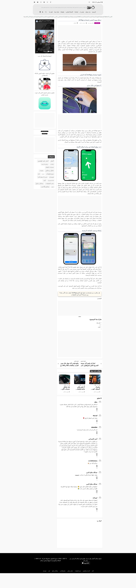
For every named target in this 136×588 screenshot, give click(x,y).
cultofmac (79, 316)
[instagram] (41, 2)
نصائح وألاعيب (97, 23)
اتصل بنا (51, 12)
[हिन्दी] (79, 16)
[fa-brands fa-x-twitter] (47, 2)
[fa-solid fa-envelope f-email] (34, 2)
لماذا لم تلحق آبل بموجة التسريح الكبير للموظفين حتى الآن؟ (89, 364)
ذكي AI (98, 385)
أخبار (52, 161)
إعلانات (52, 164)
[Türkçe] (37, 16)
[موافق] (96, 408)
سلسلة (43, 174)
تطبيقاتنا (62, 12)
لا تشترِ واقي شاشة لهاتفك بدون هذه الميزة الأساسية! (81, 388)
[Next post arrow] (58, 364)
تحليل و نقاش (50, 170)
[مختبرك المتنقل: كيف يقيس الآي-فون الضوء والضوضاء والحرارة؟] (94, 379)
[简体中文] (107, 16)
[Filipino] (94, 16)
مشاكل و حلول (39, 183)
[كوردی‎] (59, 16)
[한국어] (62, 16)
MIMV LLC (38, 558)
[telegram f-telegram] (44, 2)
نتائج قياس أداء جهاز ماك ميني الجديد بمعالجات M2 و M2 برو (69, 364)
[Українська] (32, 16)
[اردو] (29, 16)
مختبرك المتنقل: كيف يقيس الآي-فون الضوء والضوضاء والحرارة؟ (95, 388)
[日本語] (66, 16)
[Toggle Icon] (40, 12)
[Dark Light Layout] (42, 12)
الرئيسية (94, 12)
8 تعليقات (75, 23)
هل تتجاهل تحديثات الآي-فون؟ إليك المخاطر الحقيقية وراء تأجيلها (66, 388)
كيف (44, 180)
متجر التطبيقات (50, 183)
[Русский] (44, 16)
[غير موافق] (96, 410)
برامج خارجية (45, 164)
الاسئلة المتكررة (69, 12)
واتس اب (82, 12)
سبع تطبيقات (50, 174)
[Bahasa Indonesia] (74, 16)
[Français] (91, 16)
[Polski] (52, 16)
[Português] (48, 16)
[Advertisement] (79, 32)
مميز (53, 187)
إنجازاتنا (76, 12)
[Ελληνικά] (83, 16)
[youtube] (38, 2)
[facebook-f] (51, 2)
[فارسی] (55, 16)
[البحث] (46, 12)
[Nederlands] (102, 16)
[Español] (40, 16)
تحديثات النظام (50, 167)
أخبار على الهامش (43, 161)
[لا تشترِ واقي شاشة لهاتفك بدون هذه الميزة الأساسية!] (79, 379)
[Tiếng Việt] (26, 16)
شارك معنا (56, 12)
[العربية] (110, 16)
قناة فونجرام (51, 180)
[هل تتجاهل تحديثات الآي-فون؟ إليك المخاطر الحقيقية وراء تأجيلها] (64, 379)
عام (39, 174)
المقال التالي (76, 361)
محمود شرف (90, 23)
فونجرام (51, 177)
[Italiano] (69, 16)
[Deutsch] (87, 16)
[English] (98, 16)
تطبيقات (41, 170)
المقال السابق (83, 361)
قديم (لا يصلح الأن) (42, 177)
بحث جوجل (87, 12)
